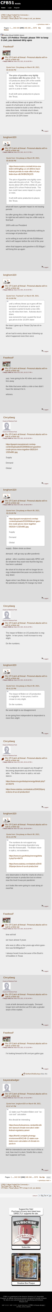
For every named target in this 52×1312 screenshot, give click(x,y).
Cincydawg (9, 417)
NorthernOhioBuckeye (33, 1074)
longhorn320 (9, 137)
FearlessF (8, 46)
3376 (35, 28)
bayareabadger (11, 1080)
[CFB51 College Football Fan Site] (26, 2)
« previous (41, 24)
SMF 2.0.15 (5, 1305)
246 (29, 28)
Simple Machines (23, 1305)
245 (25, 28)
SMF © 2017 (13, 1305)
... (12, 28)
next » (47, 24)
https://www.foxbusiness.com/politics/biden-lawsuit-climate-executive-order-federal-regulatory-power (25, 1127)
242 (14, 28)
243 (18, 28)
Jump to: (35, 1195)
